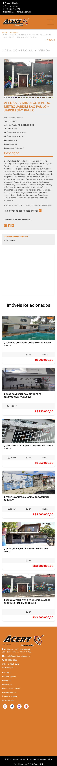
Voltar (51, 40)
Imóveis (14, 32)
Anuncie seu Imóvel (12, 688)
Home (4, 32)
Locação (8, 684)
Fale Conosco (10, 692)
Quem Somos (10, 676)
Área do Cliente (11, 3)
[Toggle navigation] (50, 22)
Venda (7, 680)
